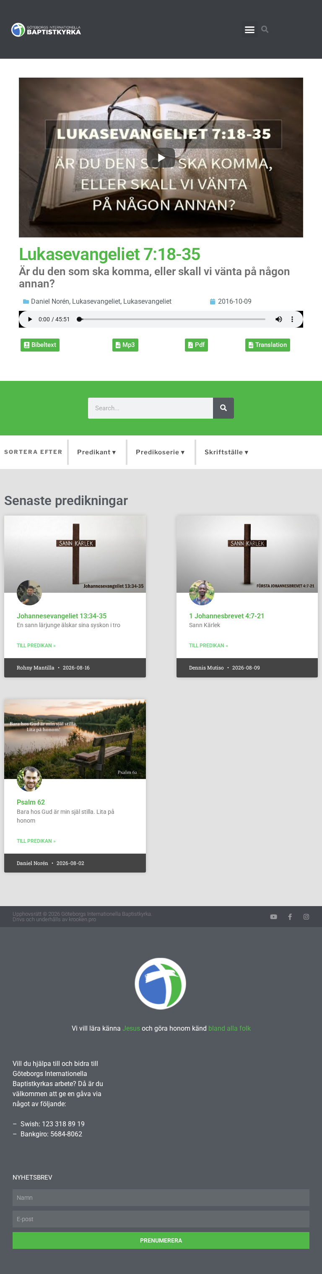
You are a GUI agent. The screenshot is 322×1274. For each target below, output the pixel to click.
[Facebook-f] (290, 917)
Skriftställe (224, 452)
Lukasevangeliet (96, 301)
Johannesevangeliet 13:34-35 (61, 616)
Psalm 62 (31, 802)
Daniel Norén (50, 301)
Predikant (94, 452)
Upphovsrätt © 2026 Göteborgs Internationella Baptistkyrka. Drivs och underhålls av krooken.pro (82, 916)
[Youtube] (273, 917)
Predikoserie (157, 452)
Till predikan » (36, 646)
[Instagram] (306, 917)
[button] (250, 29)
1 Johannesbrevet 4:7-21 (227, 616)
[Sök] (223, 408)
